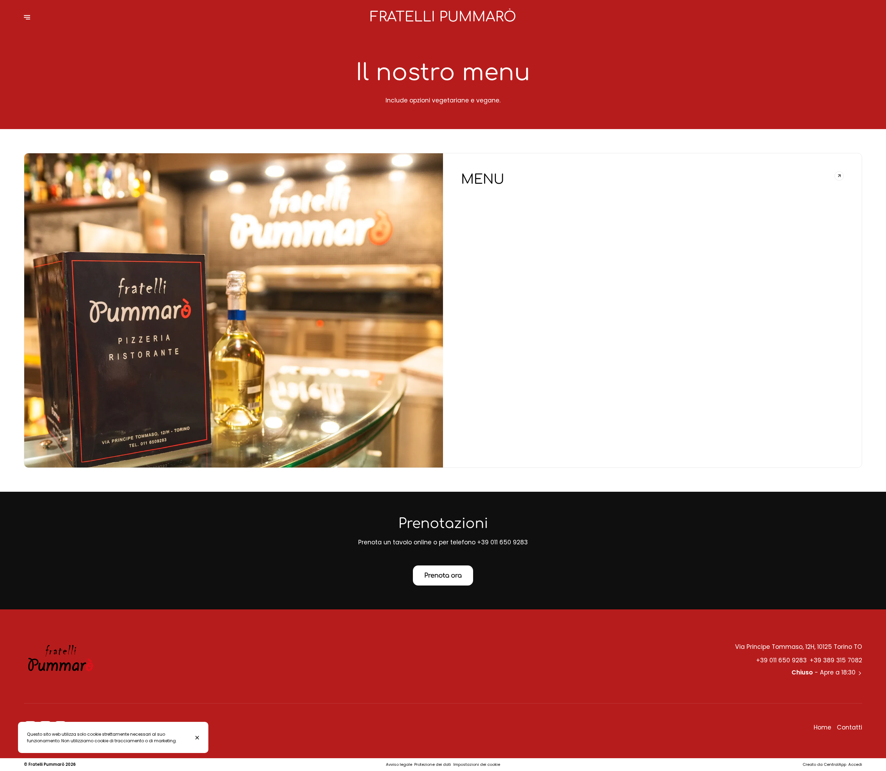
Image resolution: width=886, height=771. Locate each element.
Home (822, 727)
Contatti (849, 727)
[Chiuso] (197, 738)
